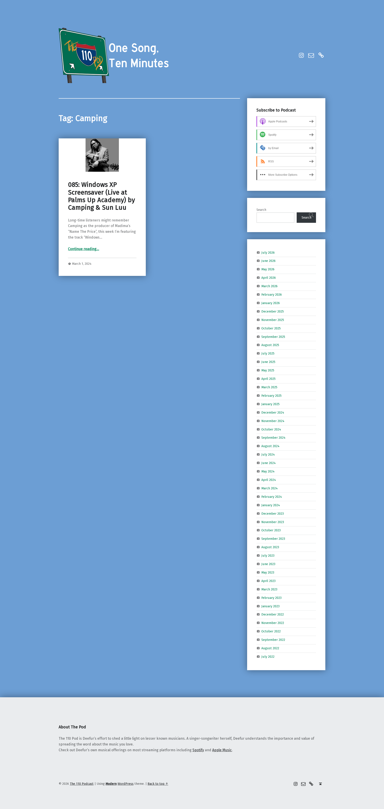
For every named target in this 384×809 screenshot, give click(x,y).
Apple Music (222, 750)
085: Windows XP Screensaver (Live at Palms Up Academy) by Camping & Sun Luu (101, 196)
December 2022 (272, 614)
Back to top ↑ (158, 784)
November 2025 (272, 320)
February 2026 (271, 295)
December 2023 (272, 513)
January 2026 (270, 303)
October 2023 (271, 530)
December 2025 (272, 311)
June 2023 (268, 564)
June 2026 (268, 261)
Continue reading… (83, 249)
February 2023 (271, 598)
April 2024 (268, 480)
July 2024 (268, 454)
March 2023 (269, 589)
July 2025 (267, 353)
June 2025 (268, 362)
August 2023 (270, 547)
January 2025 (270, 404)
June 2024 (268, 463)
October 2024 (271, 429)
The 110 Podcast (82, 784)
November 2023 (272, 522)
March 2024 (269, 488)
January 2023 (270, 606)
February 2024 (271, 497)
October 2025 (271, 328)
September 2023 (273, 539)
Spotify (198, 750)
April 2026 (268, 278)
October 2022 (271, 631)
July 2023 (267, 556)
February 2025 (271, 396)
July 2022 (267, 657)
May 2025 (267, 370)
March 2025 (269, 387)
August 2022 (270, 648)
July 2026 (268, 252)
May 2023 (267, 572)
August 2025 (270, 345)
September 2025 (273, 337)
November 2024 (272, 421)
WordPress (126, 784)
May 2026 (267, 269)
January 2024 (270, 505)
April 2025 (268, 379)
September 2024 (273, 438)
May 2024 (268, 471)
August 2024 (270, 446)
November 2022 (272, 623)
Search (261, 210)
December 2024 (272, 412)
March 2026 (269, 286)
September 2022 (273, 640)
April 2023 (268, 581)
